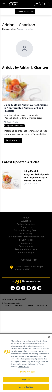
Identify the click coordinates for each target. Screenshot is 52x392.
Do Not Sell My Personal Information (26, 236)
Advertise (26, 220)
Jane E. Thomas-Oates (32, 118)
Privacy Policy (26, 239)
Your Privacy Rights (26, 252)
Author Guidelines (26, 224)
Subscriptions (26, 246)
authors (12, 29)
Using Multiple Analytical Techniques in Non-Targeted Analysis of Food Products (36, 176)
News (30, 305)
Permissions (26, 243)
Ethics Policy (26, 233)
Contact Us (26, 227)
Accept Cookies (26, 387)
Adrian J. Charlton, (13, 118)
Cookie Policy (23, 366)
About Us (19, 305)
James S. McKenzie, (29, 115)
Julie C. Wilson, (13, 115)
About (26, 217)
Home (5, 29)
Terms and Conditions (26, 249)
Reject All (26, 379)
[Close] (49, 337)
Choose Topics (23, 11)
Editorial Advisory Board (26, 230)
